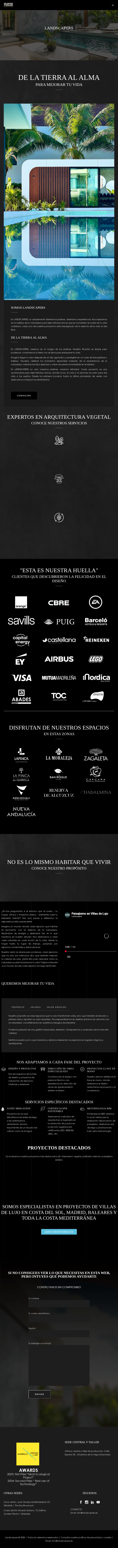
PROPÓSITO (18, 1007)
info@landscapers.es (87, 1512)
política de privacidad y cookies (95, 1537)
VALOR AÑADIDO (56, 1007)
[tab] (18, 1007)
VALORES (36, 1007)
